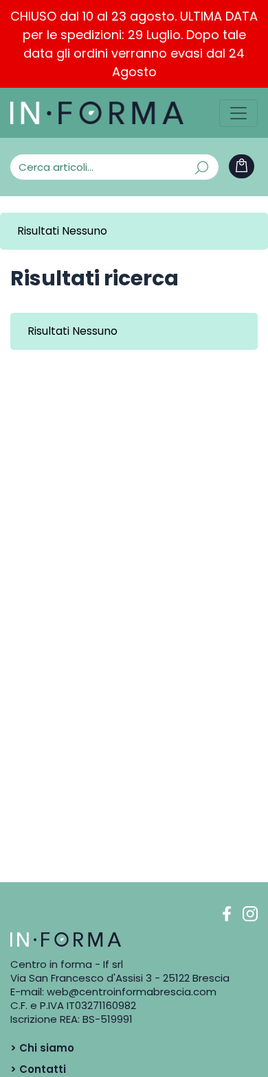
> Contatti (38, 1069)
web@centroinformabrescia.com (131, 991)
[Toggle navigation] (238, 113)
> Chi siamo (42, 1048)
